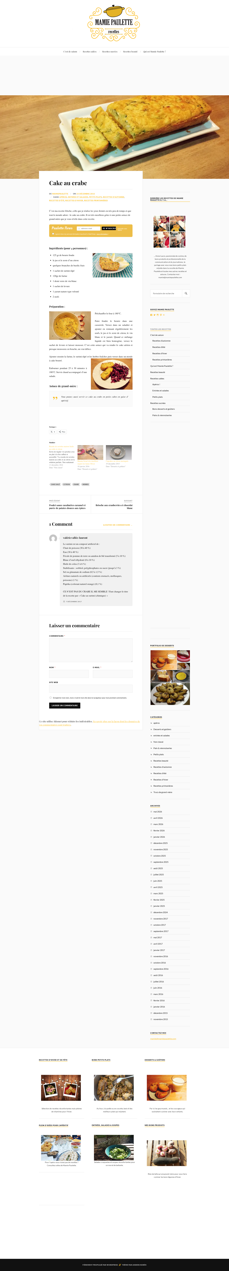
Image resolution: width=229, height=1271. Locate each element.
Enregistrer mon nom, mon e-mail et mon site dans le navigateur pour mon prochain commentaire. (90, 698)
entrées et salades (78, 197)
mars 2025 (158, 893)
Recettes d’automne (161, 340)
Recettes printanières (96, 200)
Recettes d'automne (113, 197)
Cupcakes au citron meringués (117, 461)
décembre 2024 (160, 912)
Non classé (158, 742)
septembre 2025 (160, 862)
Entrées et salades (160, 390)
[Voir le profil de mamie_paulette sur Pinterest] (161, 315)
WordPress (112, 1265)
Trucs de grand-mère (162, 792)
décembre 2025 (160, 843)
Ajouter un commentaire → (118, 525)
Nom (52, 667)
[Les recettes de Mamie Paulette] (114, 39)
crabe (76, 484)
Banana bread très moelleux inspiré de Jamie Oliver (88, 462)
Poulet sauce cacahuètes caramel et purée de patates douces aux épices (67, 506)
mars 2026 (158, 824)
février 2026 (159, 830)
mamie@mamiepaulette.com (163, 1038)
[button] (163, 660)
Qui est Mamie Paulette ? (154, 51)
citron (66, 484)
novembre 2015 (160, 1019)
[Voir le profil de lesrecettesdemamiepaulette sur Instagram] (158, 315)
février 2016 (159, 1000)
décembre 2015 (160, 1013)
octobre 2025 (159, 855)
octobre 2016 (159, 962)
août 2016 (158, 975)
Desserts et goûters (162, 729)
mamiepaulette (60, 194)
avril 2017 (158, 943)
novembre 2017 (160, 918)
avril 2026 (158, 818)
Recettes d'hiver (74, 200)
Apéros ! (156, 384)
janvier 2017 (159, 950)
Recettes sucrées (109, 51)
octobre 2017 (159, 925)
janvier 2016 (159, 1006)
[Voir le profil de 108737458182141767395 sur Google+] (164, 315)
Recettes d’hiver (159, 353)
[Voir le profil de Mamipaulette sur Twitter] (154, 315)
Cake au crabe (68, 183)
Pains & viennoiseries (162, 415)
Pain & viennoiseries (162, 748)
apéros (63, 197)
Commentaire (57, 636)
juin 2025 (157, 881)
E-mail (97, 667)
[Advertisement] (114, 75)
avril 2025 (158, 887)
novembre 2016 (160, 956)
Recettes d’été (158, 347)
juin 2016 (157, 987)
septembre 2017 (160, 931)
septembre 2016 (160, 969)
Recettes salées (89, 51)
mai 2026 (157, 811)
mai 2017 (157, 937)
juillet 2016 (158, 981)
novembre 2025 (160, 849)
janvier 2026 (159, 837)
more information (102, 234)
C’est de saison (70, 51)
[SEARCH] (186, 293)
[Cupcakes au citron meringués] (119, 452)
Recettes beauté (130, 51)
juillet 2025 (158, 874)
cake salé (55, 484)
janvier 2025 (159, 906)
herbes (86, 484)
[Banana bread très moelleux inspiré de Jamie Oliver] (90, 452)
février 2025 (159, 899)
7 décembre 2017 (74, 601)
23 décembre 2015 (85, 194)
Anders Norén (139, 1265)
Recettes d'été (56, 200)
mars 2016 (158, 994)
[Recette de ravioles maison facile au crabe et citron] (63, 457)
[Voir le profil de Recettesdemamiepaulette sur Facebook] (151, 315)
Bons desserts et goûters (163, 409)
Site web (53, 682)
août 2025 (158, 868)
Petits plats (95, 197)
